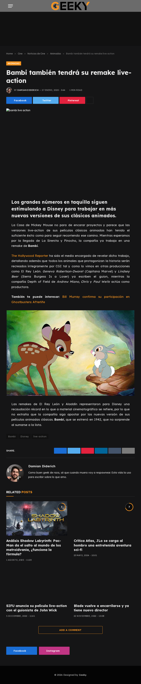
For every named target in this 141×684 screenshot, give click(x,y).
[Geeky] (70, 6)
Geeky (82, 674)
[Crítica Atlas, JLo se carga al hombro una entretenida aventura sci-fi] (104, 518)
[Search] (132, 6)
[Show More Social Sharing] (89, 100)
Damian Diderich (28, 90)
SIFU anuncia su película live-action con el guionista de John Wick (36, 608)
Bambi (12, 436)
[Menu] (10, 6)
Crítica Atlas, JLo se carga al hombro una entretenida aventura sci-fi (102, 545)
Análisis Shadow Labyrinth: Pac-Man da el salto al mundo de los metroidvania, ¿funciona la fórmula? (33, 547)
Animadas (14, 63)
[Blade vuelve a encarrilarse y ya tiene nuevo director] (104, 583)
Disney (24, 436)
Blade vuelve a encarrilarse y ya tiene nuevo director (101, 608)
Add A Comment (70, 629)
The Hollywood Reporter (29, 256)
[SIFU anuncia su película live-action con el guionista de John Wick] (36, 583)
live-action (39, 436)
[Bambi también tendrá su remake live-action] (70, 150)
